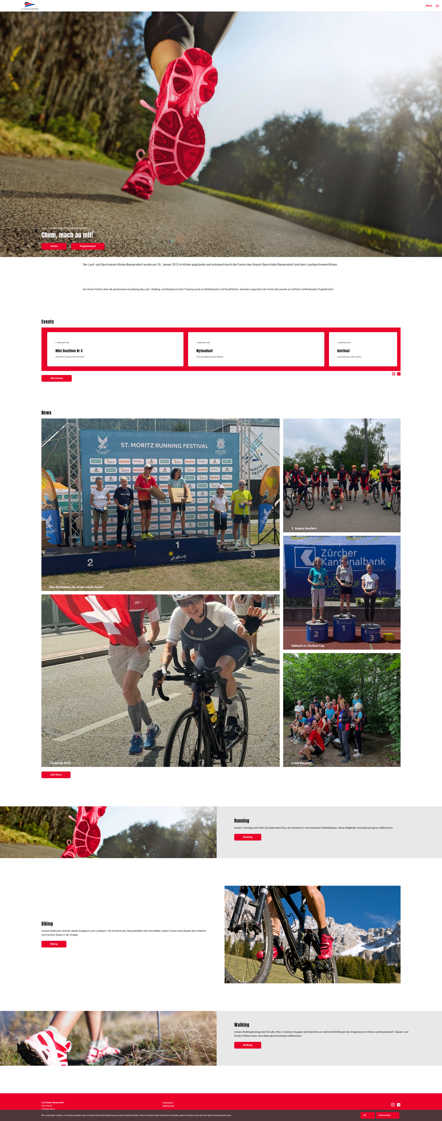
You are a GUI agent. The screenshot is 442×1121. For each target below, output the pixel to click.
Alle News (56, 774)
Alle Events (56, 378)
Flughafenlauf (88, 246)
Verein (54, 246)
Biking (54, 944)
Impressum (168, 1102)
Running (247, 837)
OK (364, 1115)
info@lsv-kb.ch (48, 1109)
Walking (247, 1045)
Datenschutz (168, 1106)
